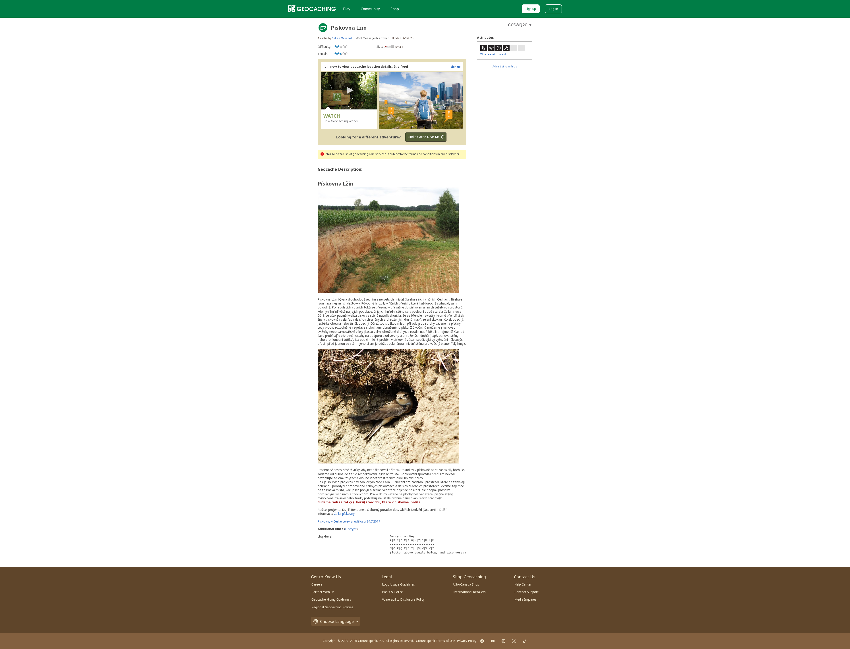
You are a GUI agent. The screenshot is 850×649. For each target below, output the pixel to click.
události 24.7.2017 (367, 521)
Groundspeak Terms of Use (435, 641)
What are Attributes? (493, 54)
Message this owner (376, 38)
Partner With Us (322, 592)
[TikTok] (524, 641)
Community (370, 8)
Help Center (522, 584)
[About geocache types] (323, 27)
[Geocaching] (312, 8)
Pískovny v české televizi (335, 521)
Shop (394, 8)
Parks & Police (392, 592)
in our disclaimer (448, 154)
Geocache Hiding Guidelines (331, 599)
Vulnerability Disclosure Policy (403, 599)
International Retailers (469, 592)
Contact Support (526, 592)
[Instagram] (503, 641)
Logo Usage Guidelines (398, 584)
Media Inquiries (525, 599)
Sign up (530, 9)
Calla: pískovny (344, 513)
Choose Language (337, 621)
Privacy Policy (466, 641)
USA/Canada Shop (466, 584)
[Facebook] (482, 641)
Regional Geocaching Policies (332, 607)
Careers (317, 584)
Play (346, 8)
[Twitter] (514, 641)
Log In (553, 9)
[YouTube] (492, 641)
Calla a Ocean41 (342, 38)
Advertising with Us (505, 66)
